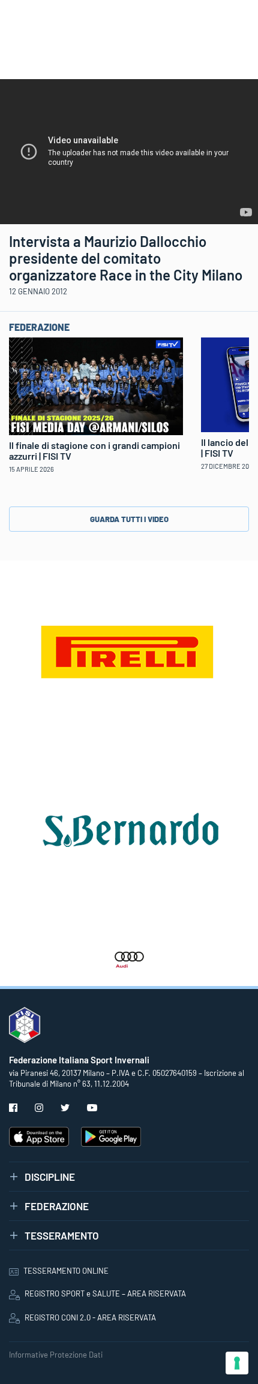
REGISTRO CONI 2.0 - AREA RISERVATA (90, 1317)
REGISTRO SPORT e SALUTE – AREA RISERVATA (105, 1293)
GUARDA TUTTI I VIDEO (129, 519)
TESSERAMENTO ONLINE (66, 1271)
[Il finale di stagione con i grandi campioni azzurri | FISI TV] (96, 384)
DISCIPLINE (50, 1177)
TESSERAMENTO (62, 1235)
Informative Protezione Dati (56, 1354)
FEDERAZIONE (57, 1206)
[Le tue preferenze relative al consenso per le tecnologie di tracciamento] (237, 1363)
